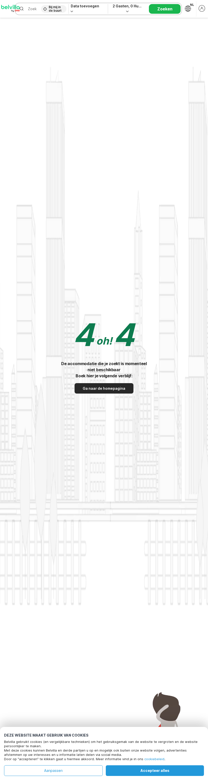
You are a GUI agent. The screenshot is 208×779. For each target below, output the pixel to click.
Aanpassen (53, 770)
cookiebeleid (154, 759)
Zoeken (164, 8)
